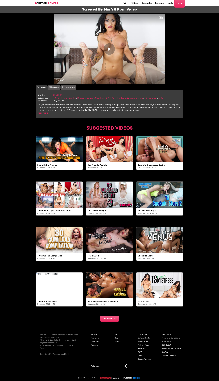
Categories (146, 3)
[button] (43, 113)
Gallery (55, 87)
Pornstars (159, 3)
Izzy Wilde (142, 334)
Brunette (81, 98)
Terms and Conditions (171, 338)
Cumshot (99, 98)
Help (116, 338)
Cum (140, 356)
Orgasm (139, 98)
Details (42, 87)
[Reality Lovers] (109, 377)
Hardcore (121, 98)
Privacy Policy (167, 341)
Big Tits (72, 98)
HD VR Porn (110, 98)
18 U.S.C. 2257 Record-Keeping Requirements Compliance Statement (59, 336)
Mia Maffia (58, 95)
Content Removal (169, 356)
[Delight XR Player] (158, 18)
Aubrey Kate (143, 345)
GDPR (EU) (166, 345)
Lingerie (131, 98)
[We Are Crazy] (87, 377)
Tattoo (161, 98)
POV (140, 352)
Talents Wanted (144, 359)
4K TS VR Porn (60, 98)
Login (170, 3)
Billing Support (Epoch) (171, 348)
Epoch (52, 340)
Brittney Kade (144, 338)
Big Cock (142, 348)
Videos (135, 3)
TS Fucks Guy (150, 98)
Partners (94, 345)
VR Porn (94, 334)
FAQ (116, 334)
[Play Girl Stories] (132, 377)
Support (118, 341)
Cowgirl (90, 98)
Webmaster (166, 334)
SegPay (59, 340)
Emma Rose (143, 341)
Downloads (69, 87)
